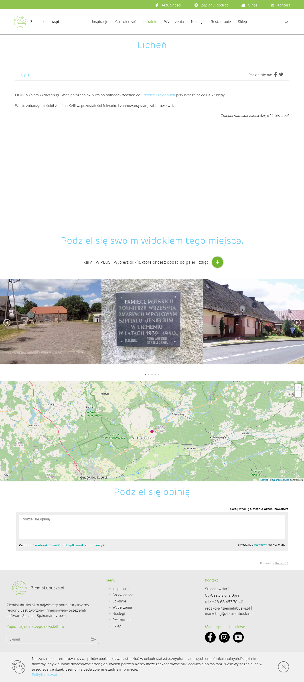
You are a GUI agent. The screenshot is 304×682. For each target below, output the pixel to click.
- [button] (298, 393)
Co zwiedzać (125, 21)
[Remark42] (152, 536)
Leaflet (264, 479)
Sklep (242, 21)
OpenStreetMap (280, 479)
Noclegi (197, 21)
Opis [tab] (25, 75)
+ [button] (298, 387)
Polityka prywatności (49, 674)
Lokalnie (150, 21)
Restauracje (221, 21)
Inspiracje (100, 21)
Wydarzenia (174, 21)
